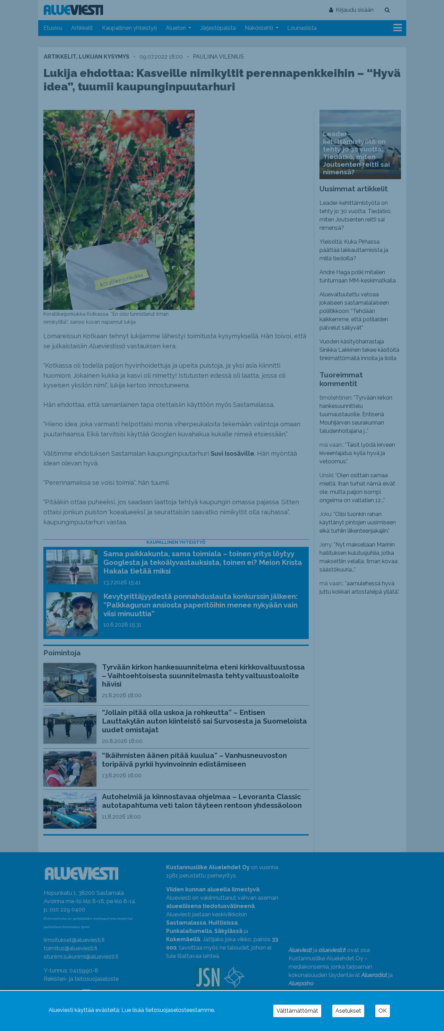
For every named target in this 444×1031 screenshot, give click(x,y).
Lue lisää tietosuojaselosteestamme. (168, 1010)
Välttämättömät (297, 1010)
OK (382, 1010)
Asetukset (348, 1010)
